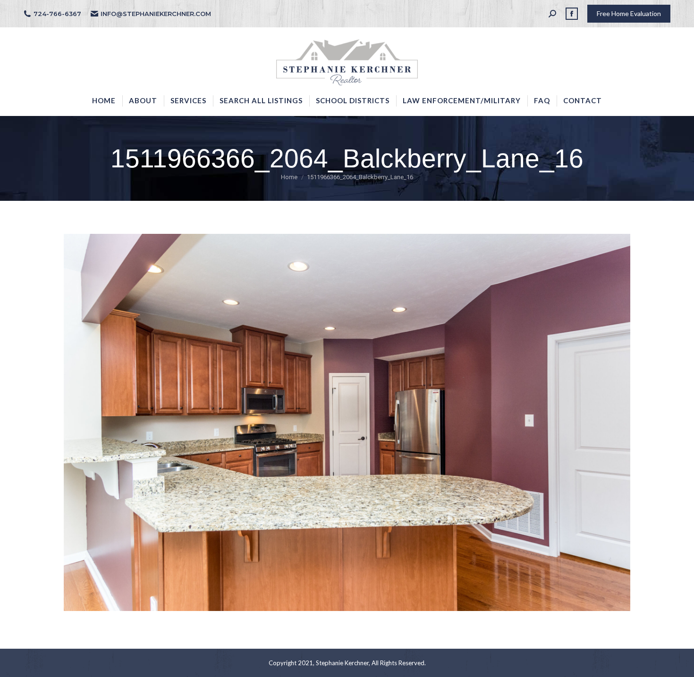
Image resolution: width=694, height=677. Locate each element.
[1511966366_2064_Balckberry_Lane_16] (347, 422)
